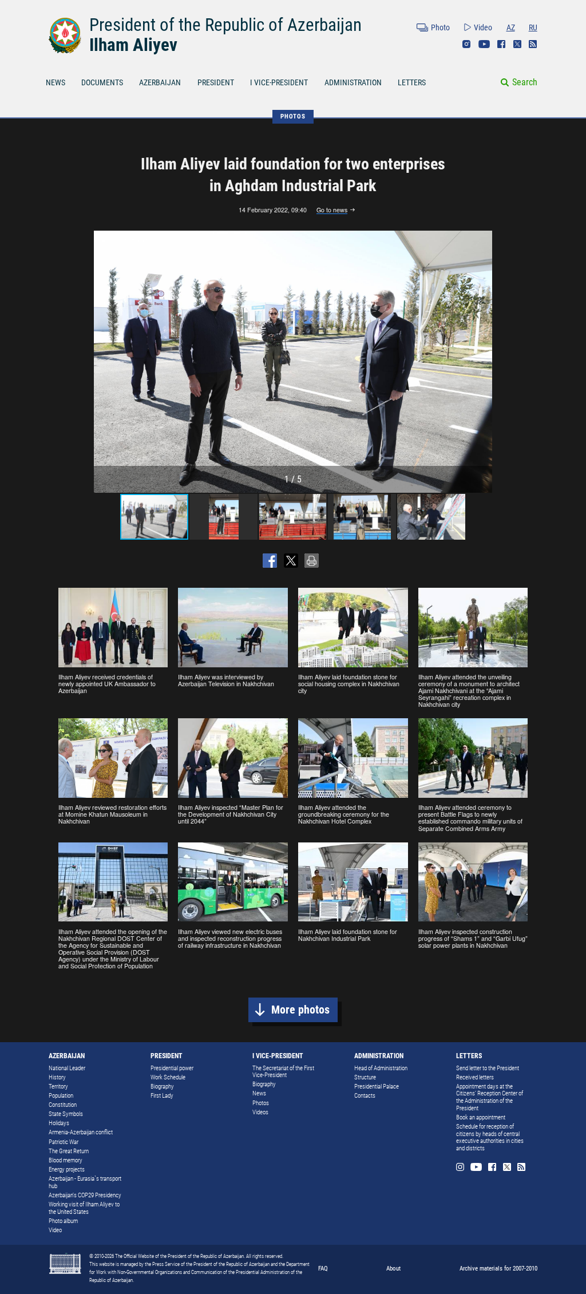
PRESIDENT (215, 82)
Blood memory (65, 1160)
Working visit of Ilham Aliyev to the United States (84, 1208)
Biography (162, 1086)
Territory (58, 1086)
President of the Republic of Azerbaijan (225, 24)
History (57, 1077)
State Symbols (66, 1114)
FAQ (323, 1268)
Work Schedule (168, 1077)
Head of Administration (380, 1068)
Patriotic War (63, 1142)
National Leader (67, 1068)
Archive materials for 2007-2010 (498, 1268)
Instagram (466, 44)
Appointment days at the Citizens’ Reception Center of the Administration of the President (489, 1097)
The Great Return (69, 1151)
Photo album (63, 1221)
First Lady (162, 1095)
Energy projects (67, 1169)
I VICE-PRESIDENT (279, 82)
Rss (533, 44)
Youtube (484, 44)
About (393, 1268)
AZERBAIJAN (160, 82)
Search (524, 82)
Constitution (63, 1105)
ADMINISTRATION (353, 82)
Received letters (475, 1077)
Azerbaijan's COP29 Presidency (85, 1195)
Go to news (331, 210)
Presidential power (172, 1068)
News (259, 1093)
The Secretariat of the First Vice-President (283, 1072)
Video (483, 27)
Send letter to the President (487, 1068)
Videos (260, 1112)
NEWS (55, 82)
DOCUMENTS (102, 82)
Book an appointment (480, 1117)
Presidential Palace (376, 1086)
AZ (510, 27)
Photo (440, 27)
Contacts (364, 1095)
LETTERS (412, 82)
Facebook (501, 44)
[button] (482, 362)
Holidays (59, 1123)
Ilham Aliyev (133, 45)
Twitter (517, 44)
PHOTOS (293, 116)
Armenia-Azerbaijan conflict (81, 1132)
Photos (260, 1103)
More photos (300, 1009)
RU (533, 27)
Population (61, 1095)
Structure (365, 1077)
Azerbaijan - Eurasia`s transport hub (85, 1182)
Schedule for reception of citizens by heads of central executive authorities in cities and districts (490, 1137)
